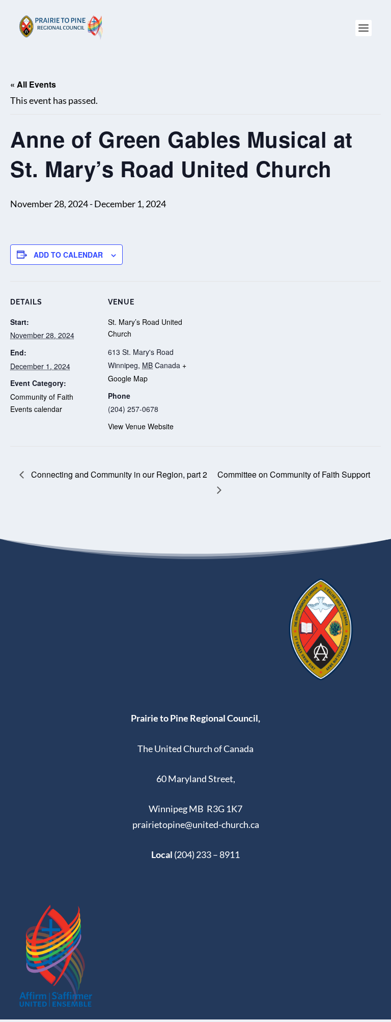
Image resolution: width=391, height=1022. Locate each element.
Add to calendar (68, 255)
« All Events (33, 84)
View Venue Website (141, 426)
